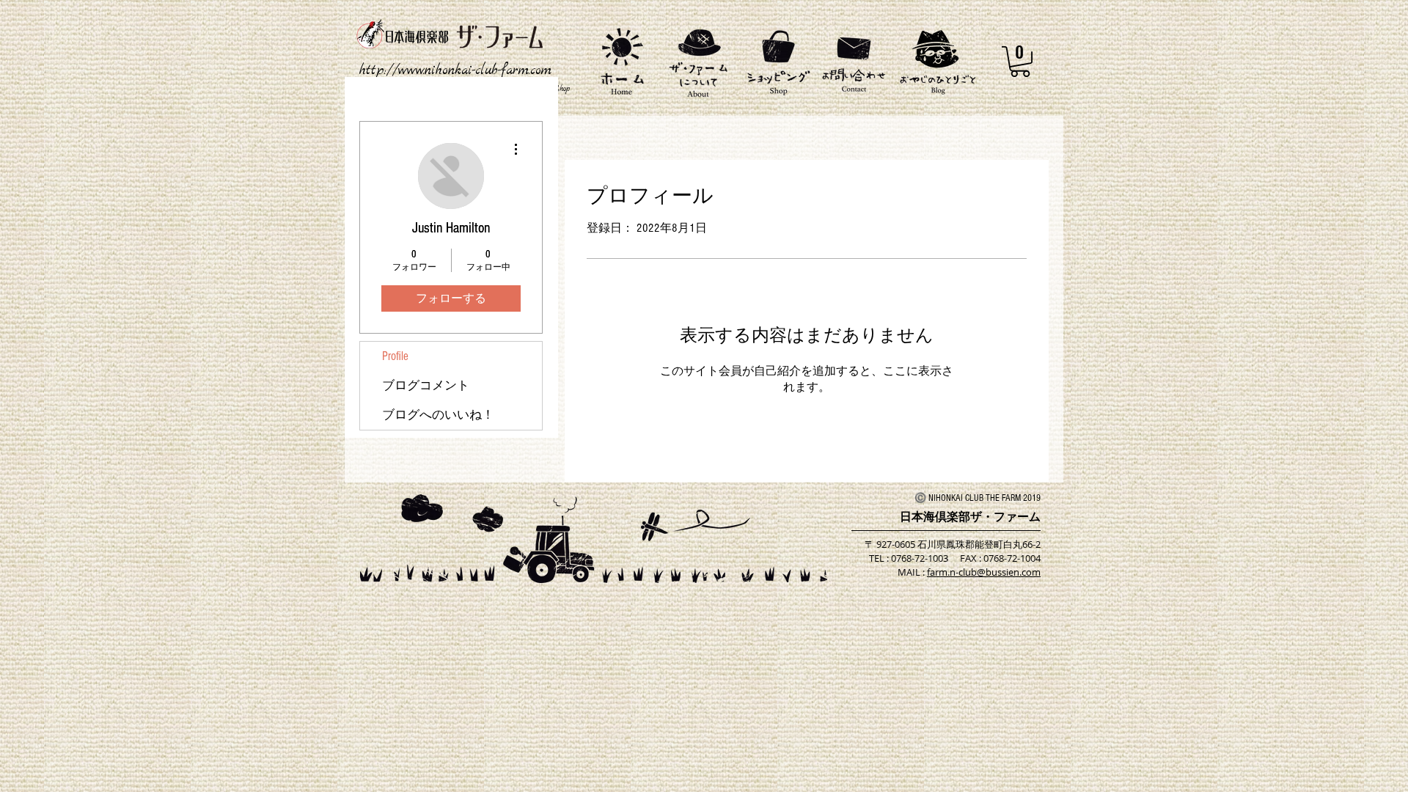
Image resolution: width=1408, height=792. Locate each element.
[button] (1020, 61)
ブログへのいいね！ (438, 415)
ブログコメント (425, 385)
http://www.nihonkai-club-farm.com (455, 71)
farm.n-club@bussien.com (984, 572)
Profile (395, 356)
